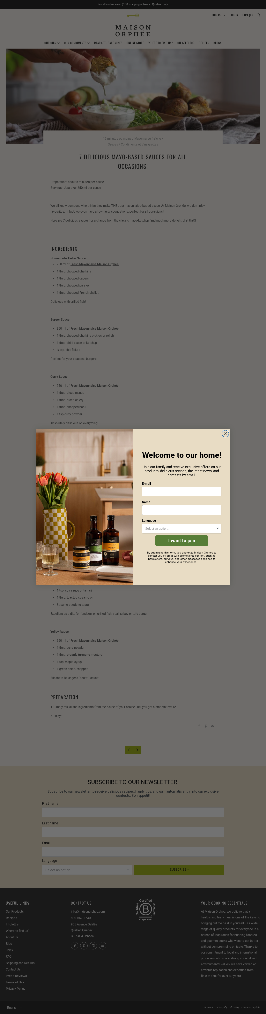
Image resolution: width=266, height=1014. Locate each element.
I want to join (181, 540)
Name (146, 502)
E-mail (146, 483)
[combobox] (180, 528)
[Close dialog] (225, 433)
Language (149, 521)
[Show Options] (218, 528)
